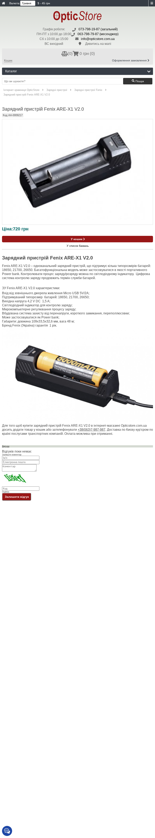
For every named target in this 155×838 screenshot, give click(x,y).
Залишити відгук (17, 496)
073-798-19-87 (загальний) (98, 29)
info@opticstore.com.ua (98, 39)
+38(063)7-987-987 (91, 429)
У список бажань (78, 245)
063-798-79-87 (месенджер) (98, 34)
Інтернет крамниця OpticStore (21, 89)
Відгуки (5, 446)
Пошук (139, 81)
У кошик (77, 239)
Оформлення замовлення (130, 60)
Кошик (8, 60)
